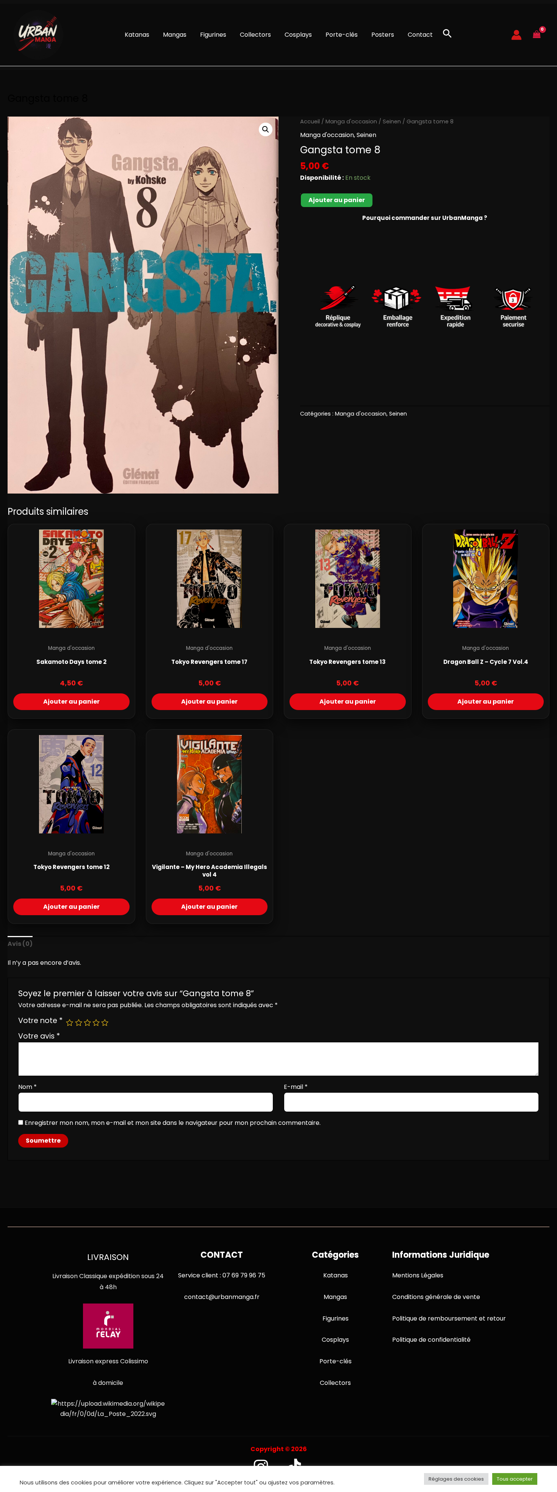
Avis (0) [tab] (20, 943)
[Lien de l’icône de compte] (516, 35)
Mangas (174, 34)
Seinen (392, 121)
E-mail (296, 1086)
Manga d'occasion (351, 121)
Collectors (255, 34)
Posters (382, 34)
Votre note (40, 1021)
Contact (420, 34)
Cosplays (298, 34)
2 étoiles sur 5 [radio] (78, 1022)
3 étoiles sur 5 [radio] (87, 1022)
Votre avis (39, 1036)
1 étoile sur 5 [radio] (69, 1022)
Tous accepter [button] (515, 1479)
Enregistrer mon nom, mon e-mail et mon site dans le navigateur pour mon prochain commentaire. (173, 1122)
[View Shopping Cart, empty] (536, 35)
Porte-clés (341, 34)
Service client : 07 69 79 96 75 (221, 1275)
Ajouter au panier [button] (71, 701)
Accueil (310, 121)
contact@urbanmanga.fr (222, 1297)
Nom (27, 1086)
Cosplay (334, 1339)
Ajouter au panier (336, 200)
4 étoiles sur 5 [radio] (96, 1022)
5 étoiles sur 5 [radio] (104, 1022)
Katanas (137, 34)
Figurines (213, 34)
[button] (447, 34)
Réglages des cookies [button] (456, 1479)
